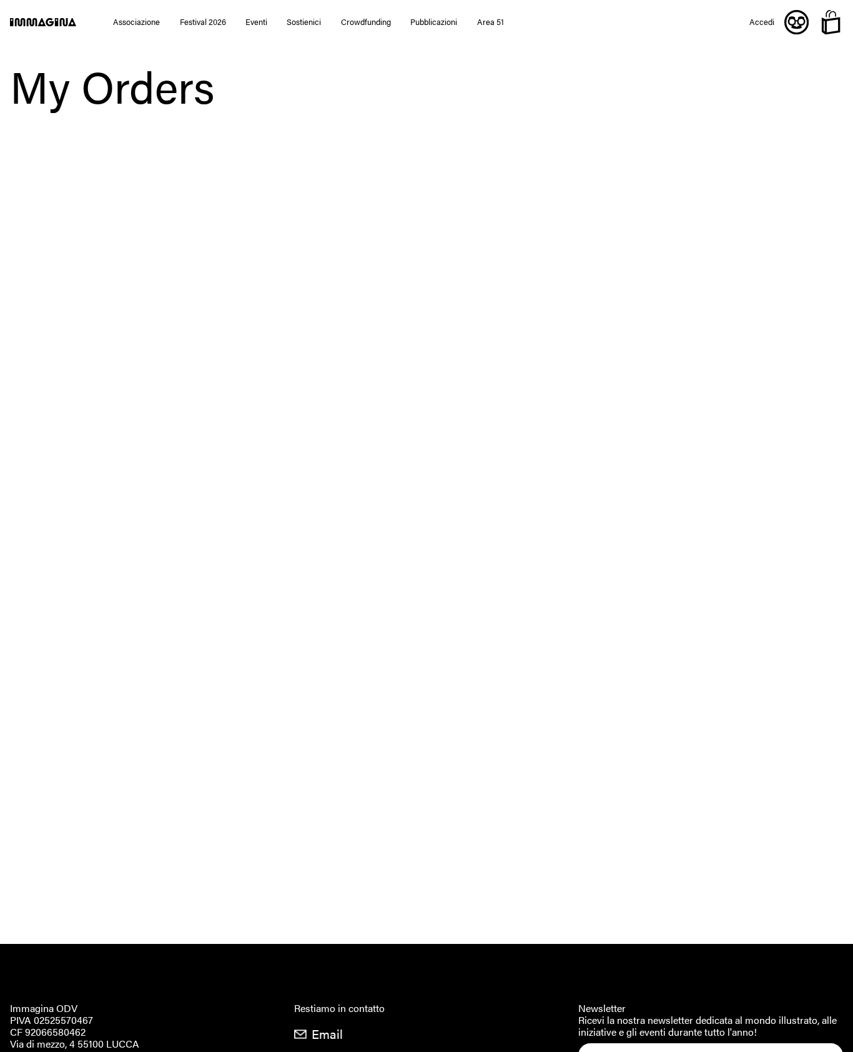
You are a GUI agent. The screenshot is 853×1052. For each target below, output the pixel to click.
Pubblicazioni (433, 22)
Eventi (256, 22)
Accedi (761, 22)
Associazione (136, 22)
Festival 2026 (203, 22)
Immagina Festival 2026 (52, 22)
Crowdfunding (366, 22)
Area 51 (490, 22)
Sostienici (304, 22)
